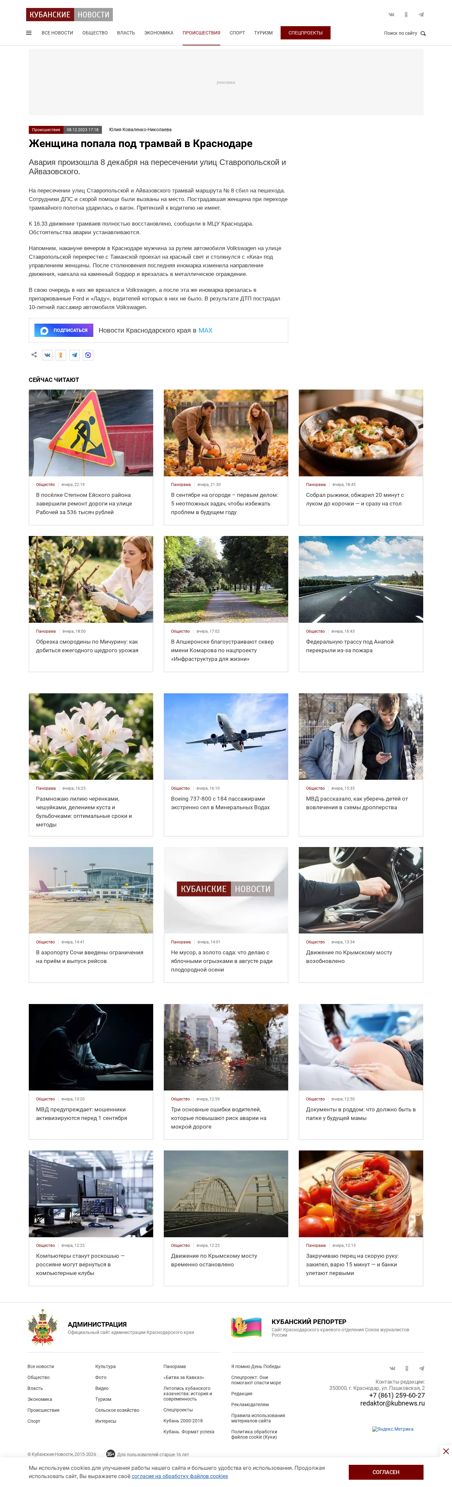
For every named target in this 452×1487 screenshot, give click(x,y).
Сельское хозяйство (117, 1410)
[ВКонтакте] (47, 355)
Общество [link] (45, 484)
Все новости (57, 32)
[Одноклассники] (61, 355)
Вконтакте (391, 15)
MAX (206, 330)
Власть (126, 32)
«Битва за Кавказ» (183, 1377)
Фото (101, 1377)
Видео (102, 1388)
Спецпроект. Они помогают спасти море (256, 1380)
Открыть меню (29, 34)
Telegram (421, 15)
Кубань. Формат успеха (188, 1431)
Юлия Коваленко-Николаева (140, 129)
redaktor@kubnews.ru (392, 1403)
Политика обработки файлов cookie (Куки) (254, 1434)
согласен (386, 1472)
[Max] (88, 355)
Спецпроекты (306, 32)
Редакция (241, 1393)
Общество (95, 32)
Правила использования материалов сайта (258, 1418)
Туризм (263, 32)
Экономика (158, 32)
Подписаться (70, 330)
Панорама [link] (181, 484)
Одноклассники (406, 15)
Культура (105, 1366)
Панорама (174, 1366)
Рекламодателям (250, 1404)
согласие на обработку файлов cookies (180, 1476)
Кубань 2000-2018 (183, 1420)
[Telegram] (74, 355)
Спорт (237, 32)
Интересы (105, 1421)
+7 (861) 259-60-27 (397, 1395)
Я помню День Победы (256, 1366)
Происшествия (201, 32)
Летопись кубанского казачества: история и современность (187, 1394)
